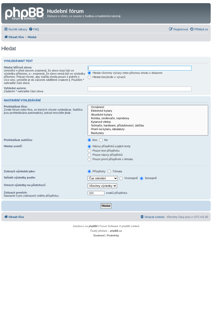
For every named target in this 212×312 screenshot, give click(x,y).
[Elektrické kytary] (148, 111)
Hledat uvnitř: (13, 146)
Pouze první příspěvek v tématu (112, 159)
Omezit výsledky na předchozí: (25, 185)
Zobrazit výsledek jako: (19, 171)
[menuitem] (34, 29)
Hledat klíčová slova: (18, 67)
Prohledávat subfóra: (18, 139)
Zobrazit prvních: (15, 192)
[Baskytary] (148, 133)
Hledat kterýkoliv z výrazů (108, 77)
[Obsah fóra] (25, 12)
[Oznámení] (148, 107)
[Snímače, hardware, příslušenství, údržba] (148, 125)
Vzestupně (131, 178)
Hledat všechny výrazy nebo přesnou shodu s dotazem (127, 72)
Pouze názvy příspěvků (107, 154)
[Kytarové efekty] (148, 122)
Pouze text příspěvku (105, 150)
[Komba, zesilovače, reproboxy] (148, 118)
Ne (105, 139)
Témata (117, 171)
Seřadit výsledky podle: (20, 177)
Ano (94, 139)
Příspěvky (98, 171)
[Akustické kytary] (148, 115)
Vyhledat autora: (15, 88)
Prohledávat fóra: (15, 106)
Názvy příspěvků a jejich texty (111, 146)
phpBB (93, 226)
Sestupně (150, 178)
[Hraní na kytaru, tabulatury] (148, 129)
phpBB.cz (116, 230)
